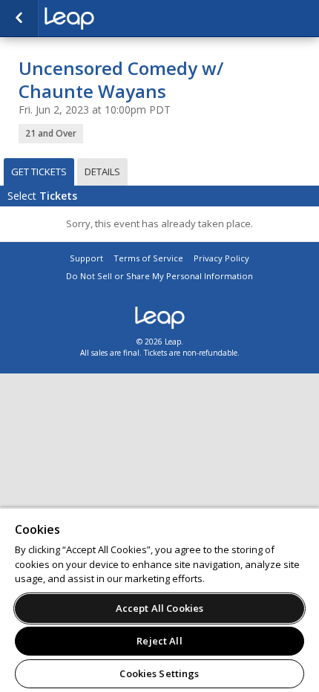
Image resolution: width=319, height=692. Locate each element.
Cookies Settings (159, 673)
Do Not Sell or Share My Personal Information (159, 275)
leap (119, 18)
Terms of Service (148, 258)
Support (86, 258)
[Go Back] (19, 18)
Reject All (159, 640)
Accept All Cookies (159, 608)
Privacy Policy (221, 258)
